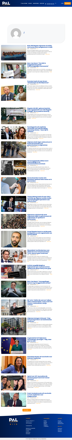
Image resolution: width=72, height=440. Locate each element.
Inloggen (59, 420)
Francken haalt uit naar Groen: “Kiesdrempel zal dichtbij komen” (38, 82)
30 (37, 306)
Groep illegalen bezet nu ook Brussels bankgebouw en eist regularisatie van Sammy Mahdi (39, 233)
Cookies (27, 430)
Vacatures (60, 431)
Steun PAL (60, 430)
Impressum (28, 432)
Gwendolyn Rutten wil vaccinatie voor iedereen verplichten (39, 357)
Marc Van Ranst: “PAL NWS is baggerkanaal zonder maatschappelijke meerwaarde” (38, 64)
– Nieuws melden (50, 3)
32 (37, 112)
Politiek (45, 420)
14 (37, 342)
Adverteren (36, 3)
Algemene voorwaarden (30, 428)
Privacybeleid (28, 429)
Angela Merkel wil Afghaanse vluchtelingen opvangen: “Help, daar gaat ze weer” (39, 339)
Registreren (60, 422)
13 (37, 48)
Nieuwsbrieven (61, 423)
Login (62, 3)
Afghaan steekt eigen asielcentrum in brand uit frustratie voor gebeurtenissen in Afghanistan (39, 143)
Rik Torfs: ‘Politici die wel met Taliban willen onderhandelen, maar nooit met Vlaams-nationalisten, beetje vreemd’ (39, 302)
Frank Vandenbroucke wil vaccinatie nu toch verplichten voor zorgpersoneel (39, 394)
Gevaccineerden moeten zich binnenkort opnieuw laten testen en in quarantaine (39, 179)
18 (37, 84)
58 (37, 67)
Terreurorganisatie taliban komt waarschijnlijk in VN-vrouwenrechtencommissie (37, 162)
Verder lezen (47, 54)
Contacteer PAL (29, 425)
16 (37, 146)
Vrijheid (45, 423)
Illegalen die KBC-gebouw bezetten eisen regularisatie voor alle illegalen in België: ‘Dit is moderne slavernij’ (39, 109)
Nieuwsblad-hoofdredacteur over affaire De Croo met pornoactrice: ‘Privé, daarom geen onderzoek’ (38, 251)
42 (37, 254)
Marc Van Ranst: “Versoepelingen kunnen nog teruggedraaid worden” (39, 282)
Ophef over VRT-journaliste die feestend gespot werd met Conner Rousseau (38, 377)
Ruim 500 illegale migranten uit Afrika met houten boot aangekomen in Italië (39, 46)
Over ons (42, 3)
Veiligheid (45, 424)
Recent (30, 3)
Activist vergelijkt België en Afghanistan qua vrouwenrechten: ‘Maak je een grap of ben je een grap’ (39, 267)
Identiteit (45, 422)
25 (37, 359)
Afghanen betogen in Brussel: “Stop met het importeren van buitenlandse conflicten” (39, 319)
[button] (56, 3)
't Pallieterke (46, 426)
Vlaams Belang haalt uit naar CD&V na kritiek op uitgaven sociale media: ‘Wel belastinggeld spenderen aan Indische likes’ (39, 199)
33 (37, 380)
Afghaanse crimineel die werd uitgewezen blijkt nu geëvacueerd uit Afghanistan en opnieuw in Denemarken (39, 217)
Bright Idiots (44, 438)
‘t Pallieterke (24, 3)
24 (37, 182)
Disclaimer (28, 433)
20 (37, 322)
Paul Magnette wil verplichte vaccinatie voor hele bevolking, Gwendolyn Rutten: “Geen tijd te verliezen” (37, 129)
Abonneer (67, 3)
